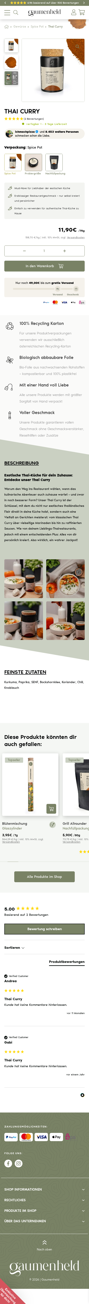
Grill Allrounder (75, 823)
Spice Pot (37, 26)
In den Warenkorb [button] (51, 809)
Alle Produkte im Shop (44, 877)
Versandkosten (76, 237)
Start (6, 27)
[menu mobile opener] (7, 12)
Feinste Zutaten (25, 672)
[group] (44, 909)
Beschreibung (21, 463)
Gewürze (19, 26)
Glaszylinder (12, 828)
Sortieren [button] (12, 948)
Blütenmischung (14, 823)
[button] (77, 47)
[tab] (67, 962)
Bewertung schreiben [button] (44, 929)
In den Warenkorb (40, 266)
